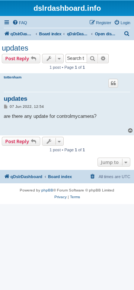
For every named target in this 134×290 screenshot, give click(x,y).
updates (15, 48)
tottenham (13, 77)
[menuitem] (19, 22)
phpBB (47, 190)
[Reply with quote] (113, 83)
